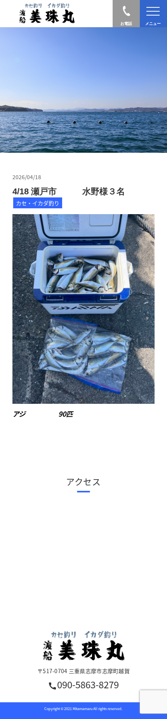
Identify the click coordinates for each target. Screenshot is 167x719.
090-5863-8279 (83, 685)
